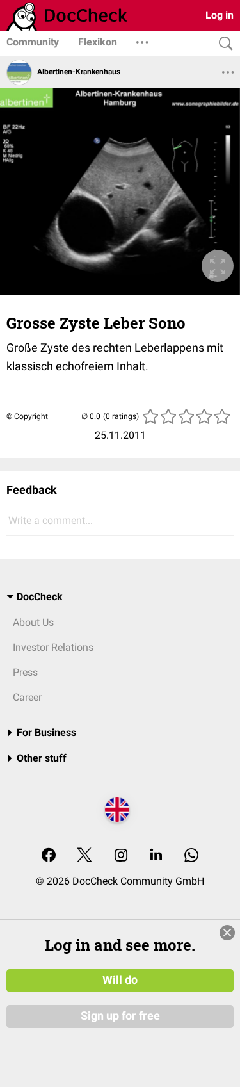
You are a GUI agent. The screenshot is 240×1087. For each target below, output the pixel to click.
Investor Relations (53, 647)
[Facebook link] (49, 856)
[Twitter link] (84, 856)
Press (25, 672)
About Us (33, 622)
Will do (120, 980)
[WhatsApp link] (191, 856)
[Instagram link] (121, 856)
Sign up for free (120, 1015)
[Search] (223, 44)
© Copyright (27, 416)
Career (27, 697)
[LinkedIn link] (156, 856)
